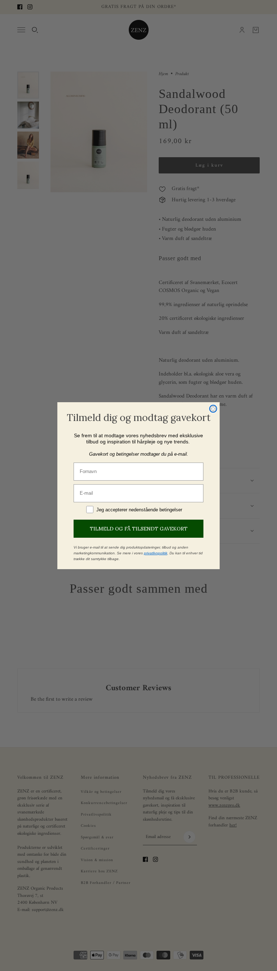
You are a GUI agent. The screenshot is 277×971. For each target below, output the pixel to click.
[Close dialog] (213, 408)
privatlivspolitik (155, 553)
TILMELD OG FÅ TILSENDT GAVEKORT (139, 528)
